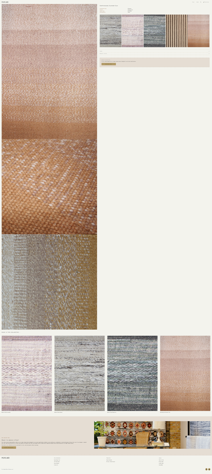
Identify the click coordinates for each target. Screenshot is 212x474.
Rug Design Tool (57, 459)
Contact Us (56, 464)
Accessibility (161, 464)
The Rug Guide (57, 461)
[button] (193, 2)
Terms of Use (161, 459)
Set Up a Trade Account (110, 461)
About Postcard (109, 459)
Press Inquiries (56, 463)
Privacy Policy (161, 461)
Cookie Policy (161, 463)
